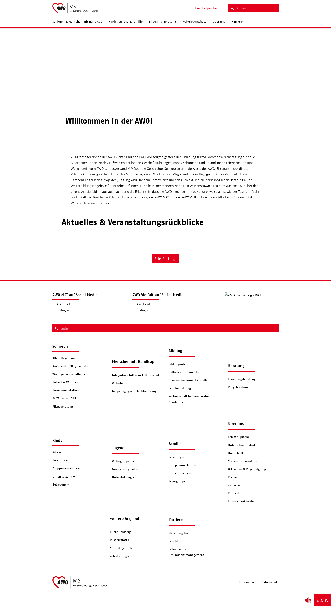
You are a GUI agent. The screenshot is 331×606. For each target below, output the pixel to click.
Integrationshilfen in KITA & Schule (136, 375)
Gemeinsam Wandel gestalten (189, 380)
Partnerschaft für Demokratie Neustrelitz (189, 399)
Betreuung (59, 484)
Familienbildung (180, 388)
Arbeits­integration (122, 556)
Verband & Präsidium (242, 461)
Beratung (58, 460)
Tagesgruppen (178, 481)
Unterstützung (62, 476)
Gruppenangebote (64, 468)
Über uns (219, 21)
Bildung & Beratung (162, 21)
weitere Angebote (194, 21)
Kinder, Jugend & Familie (126, 21)
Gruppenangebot (123, 469)
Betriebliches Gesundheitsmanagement (186, 552)
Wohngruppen (121, 461)
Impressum (246, 582)
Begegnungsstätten (65, 390)
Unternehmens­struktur (244, 445)
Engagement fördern (242, 501)
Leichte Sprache (239, 437)
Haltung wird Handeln (184, 372)
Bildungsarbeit (178, 364)
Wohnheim (119, 383)
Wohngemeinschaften (67, 374)
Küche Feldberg (120, 532)
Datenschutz (270, 582)
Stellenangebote (179, 533)
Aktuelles (234, 485)
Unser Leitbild (237, 453)
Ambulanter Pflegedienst (69, 366)
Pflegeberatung (62, 406)
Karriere (237, 21)
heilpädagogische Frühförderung (134, 391)
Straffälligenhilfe (121, 548)
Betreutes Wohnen (65, 382)
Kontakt (233, 493)
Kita (55, 452)
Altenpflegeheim (63, 358)
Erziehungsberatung (242, 379)
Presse (232, 477)
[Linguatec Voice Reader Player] (308, 600)
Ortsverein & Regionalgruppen (248, 469)
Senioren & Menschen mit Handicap (77, 21)
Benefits (174, 541)
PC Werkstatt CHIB (64, 398)
